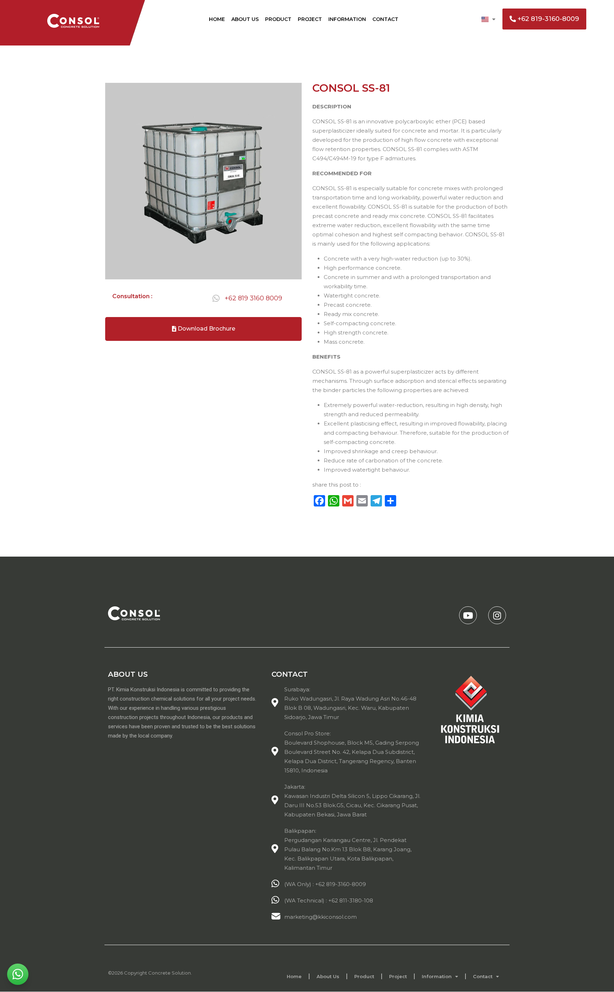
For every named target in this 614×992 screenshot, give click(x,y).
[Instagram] (497, 615)
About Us (245, 19)
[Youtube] (468, 615)
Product (278, 19)
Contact (385, 19)
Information (347, 19)
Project (310, 19)
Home (217, 19)
